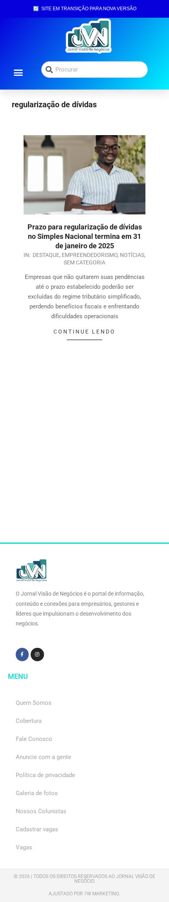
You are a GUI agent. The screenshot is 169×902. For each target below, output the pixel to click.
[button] (18, 72)
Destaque (46, 255)
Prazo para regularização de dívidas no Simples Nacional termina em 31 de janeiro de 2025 (85, 236)
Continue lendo (84, 331)
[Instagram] (37, 654)
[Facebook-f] (22, 654)
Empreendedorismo (90, 255)
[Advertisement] (84, 458)
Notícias (132, 255)
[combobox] (94, 69)
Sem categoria (84, 262)
